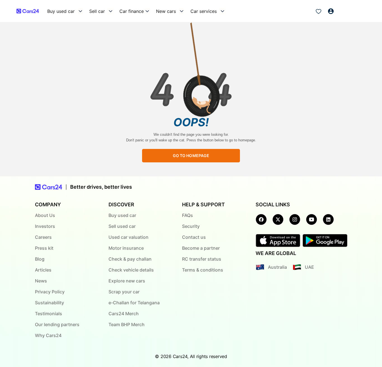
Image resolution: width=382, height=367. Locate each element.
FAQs (187, 215)
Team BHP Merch (127, 324)
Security (191, 226)
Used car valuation (128, 237)
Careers (43, 237)
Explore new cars (127, 281)
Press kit (44, 248)
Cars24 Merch (124, 313)
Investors (45, 226)
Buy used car (122, 215)
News (41, 281)
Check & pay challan (130, 259)
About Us (45, 215)
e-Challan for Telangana (134, 302)
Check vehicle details (131, 270)
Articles (43, 270)
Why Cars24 (48, 335)
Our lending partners (57, 324)
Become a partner (201, 248)
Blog (39, 259)
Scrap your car (124, 291)
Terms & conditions (202, 270)
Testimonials (48, 313)
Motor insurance (126, 248)
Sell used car (122, 226)
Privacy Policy (50, 291)
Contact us (194, 237)
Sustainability (49, 302)
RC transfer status (201, 259)
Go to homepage (191, 155)
